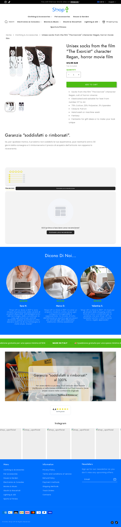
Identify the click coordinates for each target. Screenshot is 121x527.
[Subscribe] (114, 479)
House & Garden (11, 478)
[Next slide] (114, 376)
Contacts (47, 495)
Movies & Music (10, 486)
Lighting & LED (10, 495)
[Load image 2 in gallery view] (21, 107)
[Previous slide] (6, 376)
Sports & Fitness (11, 499)
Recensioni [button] (10, 188)
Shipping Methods (50, 486)
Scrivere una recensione (65, 188)
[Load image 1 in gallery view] (10, 107)
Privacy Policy (49, 470)
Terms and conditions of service (57, 474)
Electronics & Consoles (14, 482)
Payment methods (51, 482)
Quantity (71, 70)
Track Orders (48, 490)
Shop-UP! (12, 522)
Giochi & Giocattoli (12, 490)
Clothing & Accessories (26, 35)
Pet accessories (11, 474)
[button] (10, 21)
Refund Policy (49, 478)
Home (9, 35)
